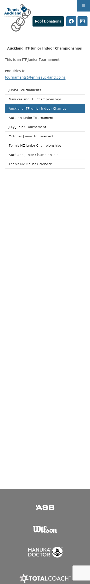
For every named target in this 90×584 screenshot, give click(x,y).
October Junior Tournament (31, 136)
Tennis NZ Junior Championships (35, 145)
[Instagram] (83, 21)
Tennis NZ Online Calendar (30, 164)
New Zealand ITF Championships (35, 99)
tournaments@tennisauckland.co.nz (35, 77)
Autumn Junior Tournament (31, 117)
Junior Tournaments (25, 90)
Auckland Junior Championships (34, 154)
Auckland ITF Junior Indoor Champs (37, 108)
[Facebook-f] (71, 21)
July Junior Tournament (27, 127)
